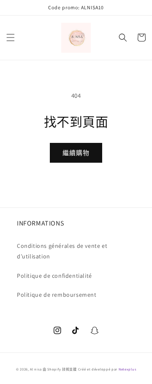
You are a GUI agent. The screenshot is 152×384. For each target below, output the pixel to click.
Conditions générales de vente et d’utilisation (62, 251)
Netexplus (127, 369)
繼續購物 (76, 153)
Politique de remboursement (57, 294)
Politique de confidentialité (54, 275)
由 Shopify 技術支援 (60, 369)
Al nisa (35, 369)
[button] (10, 37)
